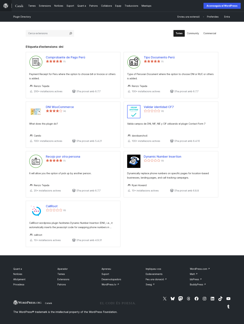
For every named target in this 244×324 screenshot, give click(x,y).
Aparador (62, 268)
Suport (105, 274)
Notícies (17, 274)
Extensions (63, 279)
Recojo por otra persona (63, 156)
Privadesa (18, 284)
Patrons (61, 284)
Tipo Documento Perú (159, 57)
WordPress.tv (110, 284)
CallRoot (52, 206)
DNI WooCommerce (60, 107)
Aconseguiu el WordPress (222, 5)
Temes (61, 274)
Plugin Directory (22, 16)
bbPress (196, 279)
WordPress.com (200, 268)
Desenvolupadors (111, 279)
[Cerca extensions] (70, 33)
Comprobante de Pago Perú (65, 57)
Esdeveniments (154, 274)
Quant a (17, 268)
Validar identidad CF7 (159, 107)
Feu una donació (156, 279)
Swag (150, 284)
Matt (194, 274)
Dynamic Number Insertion (162, 156)
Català (48, 303)
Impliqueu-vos (153, 268)
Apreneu (106, 268)
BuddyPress (198, 284)
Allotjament (19, 279)
